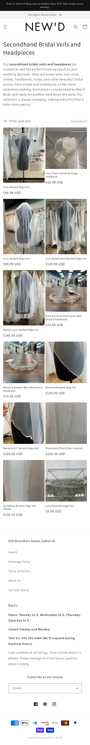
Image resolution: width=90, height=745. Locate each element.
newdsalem (39, 737)
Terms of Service (19, 571)
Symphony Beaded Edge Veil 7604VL (19, 507)
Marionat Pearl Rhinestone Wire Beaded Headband (63, 317)
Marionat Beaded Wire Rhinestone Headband (22, 389)
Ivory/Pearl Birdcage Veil (59, 505)
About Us (14, 580)
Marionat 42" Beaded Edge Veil (21, 448)
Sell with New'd (18, 590)
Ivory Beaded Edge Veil (16, 187)
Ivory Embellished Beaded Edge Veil (66, 258)
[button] (5, 26)
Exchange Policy (19, 562)
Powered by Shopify (54, 737)
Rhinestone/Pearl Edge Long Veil (64, 448)
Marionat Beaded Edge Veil (60, 387)
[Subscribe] (76, 688)
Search (13, 552)
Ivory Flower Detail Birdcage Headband (61, 175)
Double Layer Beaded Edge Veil (21, 329)
